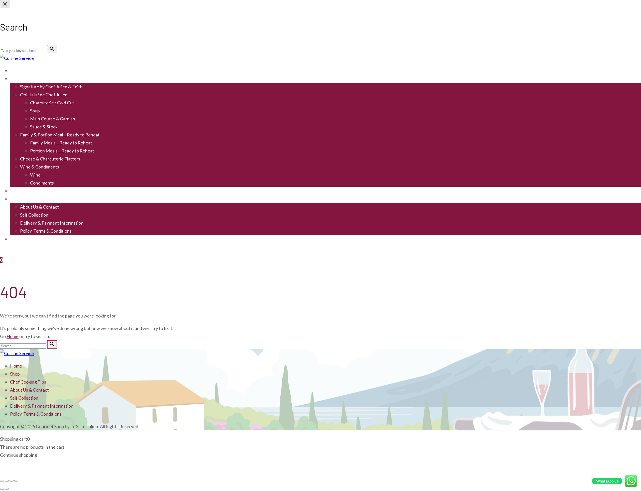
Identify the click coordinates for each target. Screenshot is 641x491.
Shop (15, 78)
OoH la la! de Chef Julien (44, 94)
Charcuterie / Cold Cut (52, 102)
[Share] (12, 480)
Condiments (42, 183)
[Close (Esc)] (16, 480)
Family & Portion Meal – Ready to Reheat (60, 134)
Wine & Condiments (39, 167)
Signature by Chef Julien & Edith (51, 86)
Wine (35, 175)
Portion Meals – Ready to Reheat (62, 150)
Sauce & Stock (44, 126)
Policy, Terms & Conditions (46, 231)
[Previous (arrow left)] (2, 488)
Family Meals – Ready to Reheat (61, 142)
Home (16, 70)
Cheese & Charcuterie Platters (50, 158)
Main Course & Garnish (52, 118)
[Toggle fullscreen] (7, 480)
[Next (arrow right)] (7, 488)
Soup (35, 110)
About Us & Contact (39, 207)
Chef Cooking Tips (28, 191)
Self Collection (34, 215)
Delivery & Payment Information (51, 223)
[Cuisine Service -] (17, 58)
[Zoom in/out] (2, 480)
